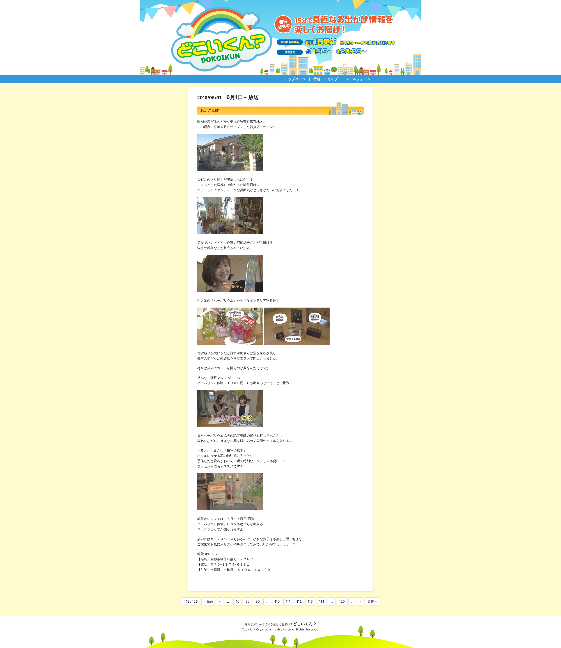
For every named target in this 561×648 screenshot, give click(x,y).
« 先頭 (208, 601)
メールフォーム (358, 79)
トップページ (294, 79)
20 (247, 601)
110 (277, 601)
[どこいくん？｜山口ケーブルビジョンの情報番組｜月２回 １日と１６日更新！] (280, 37)
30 (258, 601)
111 (288, 601)
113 (310, 601)
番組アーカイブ (325, 79)
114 (321, 601)
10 (237, 601)
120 (342, 601)
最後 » (372, 601)
